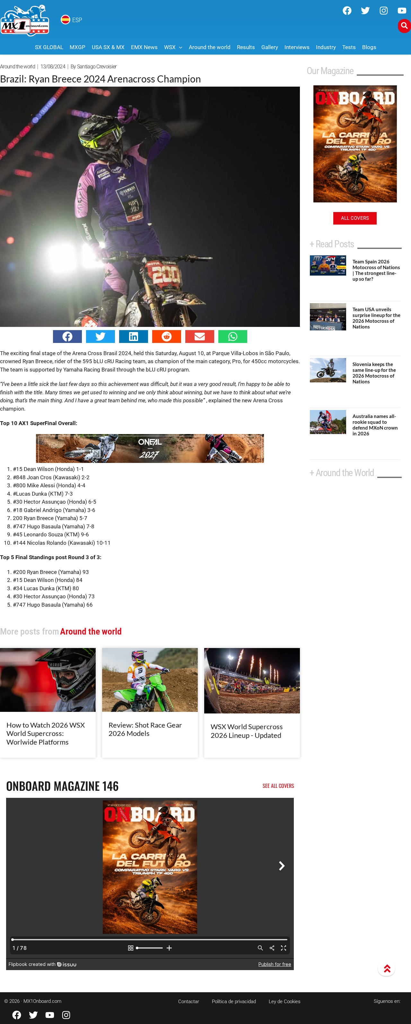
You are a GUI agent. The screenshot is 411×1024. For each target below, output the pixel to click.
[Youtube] (402, 11)
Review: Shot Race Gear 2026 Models (145, 729)
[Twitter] (365, 11)
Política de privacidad (234, 1001)
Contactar (188, 1001)
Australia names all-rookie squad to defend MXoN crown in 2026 (375, 424)
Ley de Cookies (285, 1001)
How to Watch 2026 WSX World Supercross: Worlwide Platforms (45, 733)
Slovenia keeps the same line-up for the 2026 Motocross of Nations (374, 372)
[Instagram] (384, 11)
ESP (77, 20)
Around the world (17, 67)
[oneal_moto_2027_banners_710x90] (150, 461)
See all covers (278, 785)
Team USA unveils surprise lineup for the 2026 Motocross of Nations (376, 317)
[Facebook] (347, 11)
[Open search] (404, 26)
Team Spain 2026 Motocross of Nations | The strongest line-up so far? (376, 270)
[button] (67, 336)
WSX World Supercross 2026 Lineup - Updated (247, 730)
